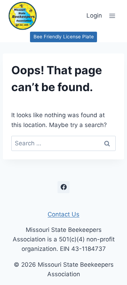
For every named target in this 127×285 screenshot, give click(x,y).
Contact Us (63, 214)
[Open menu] (112, 15)
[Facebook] (63, 187)
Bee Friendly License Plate (64, 36)
